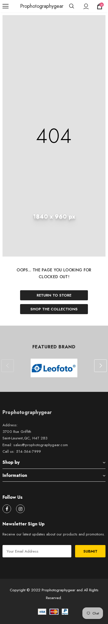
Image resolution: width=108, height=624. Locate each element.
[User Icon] (86, 6)
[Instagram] (20, 509)
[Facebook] (7, 509)
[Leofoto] (54, 368)
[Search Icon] (71, 6)
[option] (54, 368)
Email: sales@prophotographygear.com (35, 445)
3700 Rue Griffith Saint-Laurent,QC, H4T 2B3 (25, 435)
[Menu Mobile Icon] (6, 6)
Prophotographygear (26, 6)
